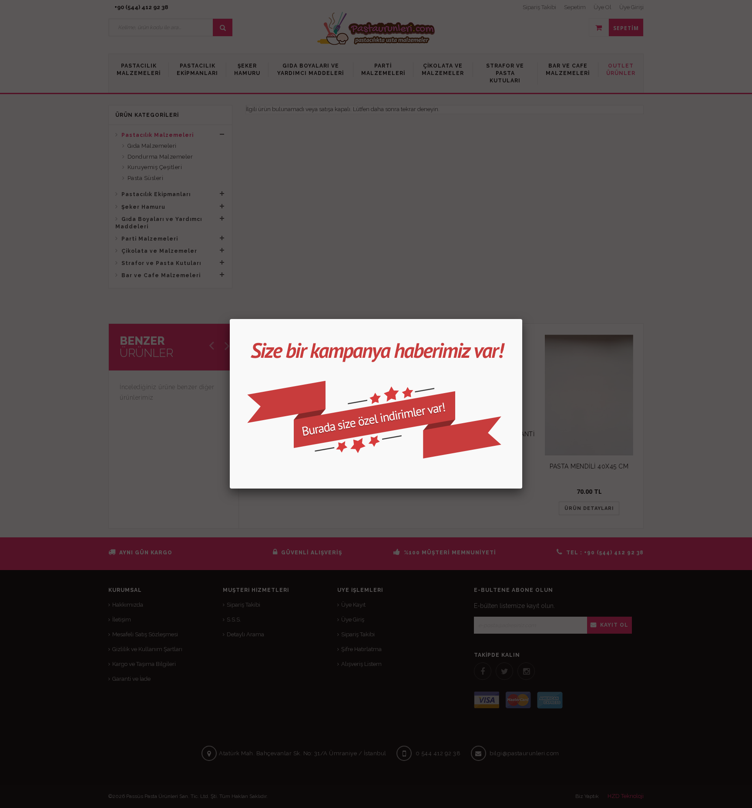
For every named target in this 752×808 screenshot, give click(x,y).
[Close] (522, 319)
